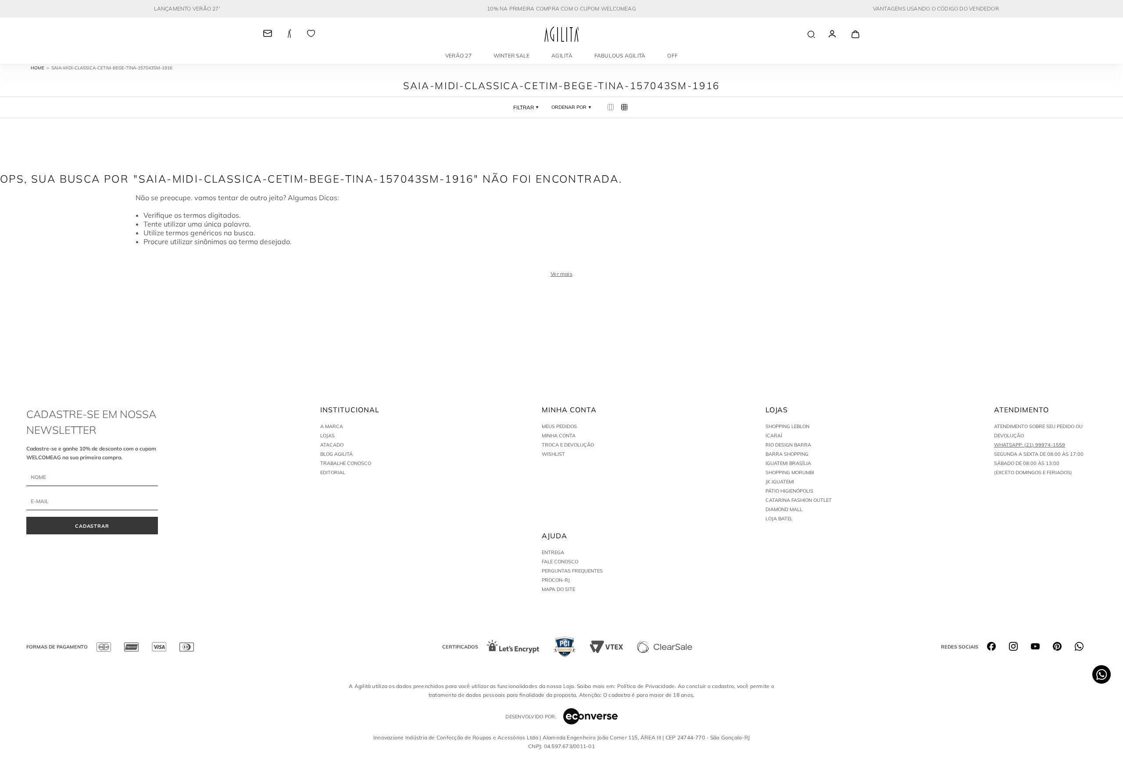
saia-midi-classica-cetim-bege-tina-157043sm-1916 (111, 68)
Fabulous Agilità (620, 55)
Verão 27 (458, 55)
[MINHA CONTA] (840, 34)
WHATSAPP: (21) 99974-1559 (1029, 445)
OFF (672, 55)
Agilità (561, 55)
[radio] (611, 107)
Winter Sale (511, 55)
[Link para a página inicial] (41, 68)
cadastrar (92, 526)
